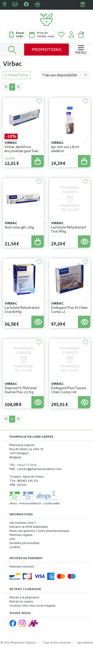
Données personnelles (24, 543)
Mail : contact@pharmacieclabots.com (35, 469)
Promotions (46, 50)
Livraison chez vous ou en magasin (32, 606)
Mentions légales (21, 535)
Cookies (14, 547)
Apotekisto (85, 643)
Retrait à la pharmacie (24, 598)
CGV (12, 539)
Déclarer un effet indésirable (28, 527)
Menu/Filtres (17, 75)
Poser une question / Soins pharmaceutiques (39, 531)
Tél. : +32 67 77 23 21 (23, 465)
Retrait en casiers (21, 602)
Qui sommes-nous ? (22, 523)
